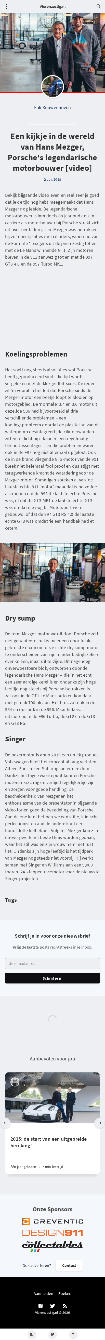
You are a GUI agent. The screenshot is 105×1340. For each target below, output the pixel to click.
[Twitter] (53, 1334)
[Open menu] (6, 6)
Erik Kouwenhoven (52, 107)
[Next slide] (99, 1123)
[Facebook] (32, 1334)
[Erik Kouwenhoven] (52, 86)
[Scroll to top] (73, 1334)
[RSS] (65, 1306)
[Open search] (98, 6)
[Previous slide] (6, 1123)
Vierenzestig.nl (52, 6)
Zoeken (64, 1293)
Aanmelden (43, 1293)
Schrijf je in (52, 978)
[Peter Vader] (14, 1082)
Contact (69, 1265)
